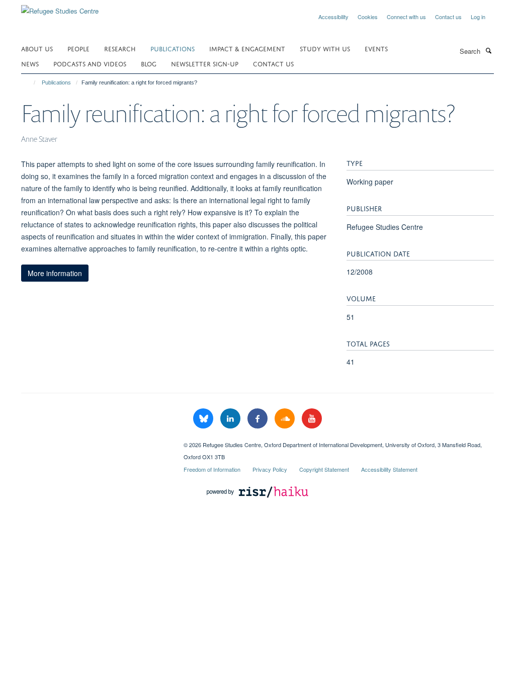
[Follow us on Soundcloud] (286, 418)
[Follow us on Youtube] (312, 418)
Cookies (368, 17)
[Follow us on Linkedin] (231, 418)
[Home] (30, 82)
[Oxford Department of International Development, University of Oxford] (94, 441)
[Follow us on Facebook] (258, 418)
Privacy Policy (269, 469)
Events (376, 48)
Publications (172, 48)
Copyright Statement (324, 469)
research (120, 48)
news (30, 63)
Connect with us (406, 17)
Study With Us (325, 48)
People (78, 48)
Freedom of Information (212, 469)
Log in (478, 17)
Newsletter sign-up (204, 63)
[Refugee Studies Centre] (60, 7)
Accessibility (333, 17)
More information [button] (55, 273)
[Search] (488, 50)
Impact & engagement (247, 48)
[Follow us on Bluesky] (204, 418)
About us (37, 48)
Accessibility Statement (389, 469)
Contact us (448, 17)
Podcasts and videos (89, 63)
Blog (148, 63)
